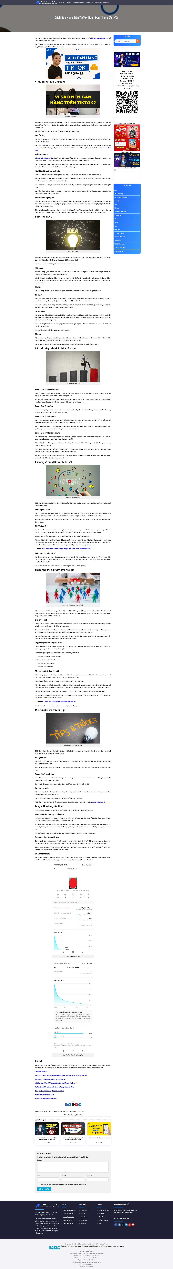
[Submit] (138, 41)
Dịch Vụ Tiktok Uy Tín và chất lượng (45, 1098)
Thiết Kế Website (119, 237)
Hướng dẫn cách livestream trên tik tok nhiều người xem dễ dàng (54, 1087)
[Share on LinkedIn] (79, 1104)
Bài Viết (69, 2)
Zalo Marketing (118, 251)
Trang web (89, 1176)
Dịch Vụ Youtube (68, 1213)
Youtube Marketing (120, 247)
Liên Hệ (105, 2)
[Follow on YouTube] (133, 1224)
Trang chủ (37, 1111)
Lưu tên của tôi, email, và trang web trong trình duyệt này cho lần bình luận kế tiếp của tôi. (63, 1184)
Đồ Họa (116, 208)
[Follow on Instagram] (119, 1224)
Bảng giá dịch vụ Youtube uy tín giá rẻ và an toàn (49, 1091)
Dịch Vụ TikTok (67, 1220)
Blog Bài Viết (44, 1111)
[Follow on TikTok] (122, 1224)
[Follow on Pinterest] (129, 1224)
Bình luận (40, 1160)
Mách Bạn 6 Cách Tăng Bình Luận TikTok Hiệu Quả (50, 1079)
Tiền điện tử (118, 240)
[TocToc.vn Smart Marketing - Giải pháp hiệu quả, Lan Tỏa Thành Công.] (46, 2)
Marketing (117, 219)
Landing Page (118, 215)
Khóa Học (89, 2)
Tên (38, 1176)
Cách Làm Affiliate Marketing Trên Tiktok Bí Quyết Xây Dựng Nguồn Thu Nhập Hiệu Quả (61, 1075)
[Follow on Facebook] (115, 1224)
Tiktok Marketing (52, 1111)
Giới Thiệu (98, 2)
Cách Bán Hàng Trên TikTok (75, 1114)
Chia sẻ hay (117, 201)
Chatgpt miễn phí (78, 2)
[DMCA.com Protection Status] (54, 1247)
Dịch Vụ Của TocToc (69, 1210)
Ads (115, 190)
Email (64, 1176)
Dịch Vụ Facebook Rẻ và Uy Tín (44, 1095)
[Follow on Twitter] (126, 1224)
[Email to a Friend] (73, 1104)
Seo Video (117, 230)
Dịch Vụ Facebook (68, 1217)
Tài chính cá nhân (119, 233)
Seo (115, 226)
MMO (116, 222)
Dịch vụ (61, 2)
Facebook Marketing (120, 212)
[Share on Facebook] (66, 1104)
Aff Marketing (118, 194)
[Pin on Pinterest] (76, 1104)
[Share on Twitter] (69, 1104)
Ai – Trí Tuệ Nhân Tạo (120, 197)
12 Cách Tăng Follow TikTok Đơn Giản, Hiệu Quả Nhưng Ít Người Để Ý (55, 1083)
